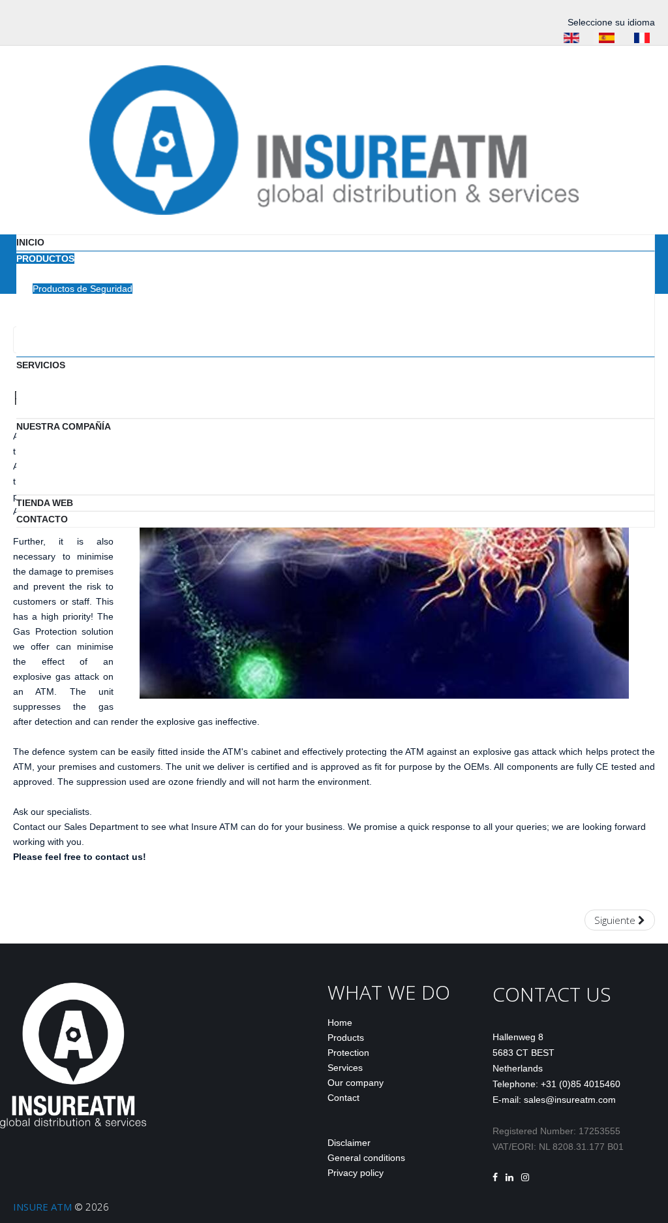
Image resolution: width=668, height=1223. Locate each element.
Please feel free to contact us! (79, 856)
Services (345, 1067)
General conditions (366, 1157)
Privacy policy (355, 1172)
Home (339, 1022)
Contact (343, 1097)
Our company (355, 1082)
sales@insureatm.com (570, 1099)
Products (345, 1037)
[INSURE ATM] (334, 139)
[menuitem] (30, 242)
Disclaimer (349, 1142)
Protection (348, 1052)
